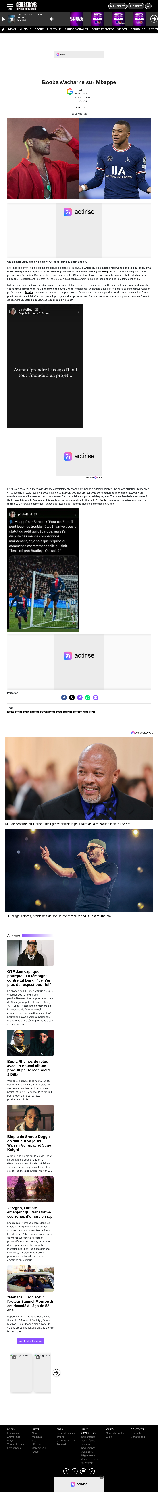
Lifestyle (54, 29)
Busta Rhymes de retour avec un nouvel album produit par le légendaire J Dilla (29, 1068)
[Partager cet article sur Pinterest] (79, 699)
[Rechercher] (148, 6)
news (59, 712)
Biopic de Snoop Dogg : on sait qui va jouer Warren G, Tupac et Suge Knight (29, 1143)
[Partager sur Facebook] (63, 699)
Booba (29, 292)
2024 (91, 712)
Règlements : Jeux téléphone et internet (90, 1459)
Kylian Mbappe (103, 271)
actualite (67, 712)
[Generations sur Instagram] (92, 1471)
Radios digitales (76, 29)
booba (18, 712)
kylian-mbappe (47, 712)
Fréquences (14, 1447)
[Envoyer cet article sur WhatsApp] (86, 699)
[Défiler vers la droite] (56, 1372)
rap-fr (11, 712)
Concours (138, 29)
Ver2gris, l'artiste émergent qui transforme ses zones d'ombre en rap (30, 1212)
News (12, 29)
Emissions (13, 1433)
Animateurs (13, 1436)
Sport (39, 29)
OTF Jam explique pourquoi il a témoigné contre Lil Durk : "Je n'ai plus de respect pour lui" (29, 978)
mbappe (34, 712)
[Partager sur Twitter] (71, 699)
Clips (109, 1436)
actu (76, 712)
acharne (83, 712)
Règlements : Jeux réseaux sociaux (89, 1440)
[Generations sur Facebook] (66, 1471)
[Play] (4, 19)
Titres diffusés (15, 1444)
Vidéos (122, 29)
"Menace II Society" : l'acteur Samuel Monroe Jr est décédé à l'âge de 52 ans (30, 1303)
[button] (21, 1373)
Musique (25, 29)
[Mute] (51, 19)
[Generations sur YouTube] (83, 1471)
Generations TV (103, 29)
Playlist (11, 1440)
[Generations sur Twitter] (75, 1471)
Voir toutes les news (30, 1341)
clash (26, 712)
